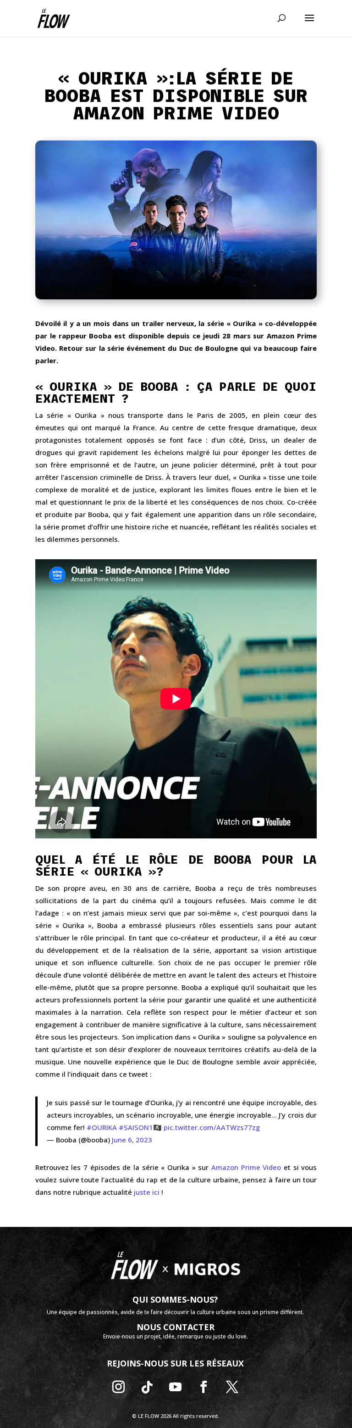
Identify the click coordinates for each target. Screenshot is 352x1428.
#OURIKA (102, 1127)
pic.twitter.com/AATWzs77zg (212, 1127)
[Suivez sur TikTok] (147, 1387)
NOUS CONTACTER (175, 1326)
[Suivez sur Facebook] (204, 1387)
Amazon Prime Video (246, 1167)
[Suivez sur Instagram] (118, 1387)
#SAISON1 (136, 1127)
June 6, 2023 (132, 1139)
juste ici (147, 1192)
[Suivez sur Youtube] (175, 1387)
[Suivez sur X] (232, 1387)
